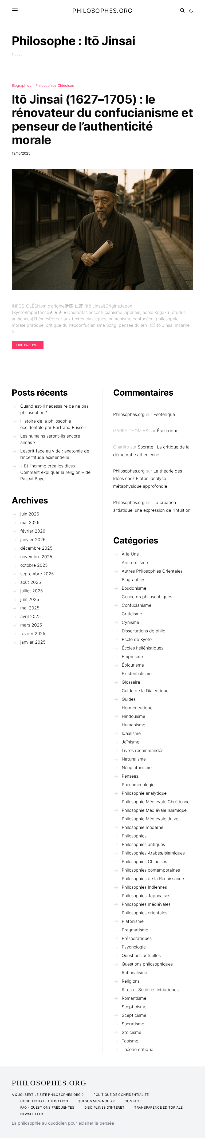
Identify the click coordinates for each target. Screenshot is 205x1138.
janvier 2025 (33, 642)
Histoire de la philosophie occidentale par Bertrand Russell (53, 424)
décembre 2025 (36, 548)
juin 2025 (29, 599)
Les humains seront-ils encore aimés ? (50, 439)
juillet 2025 (31, 590)
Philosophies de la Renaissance (153, 878)
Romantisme (134, 998)
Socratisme (133, 1023)
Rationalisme (134, 972)
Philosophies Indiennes (144, 887)
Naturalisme (134, 759)
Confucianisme (136, 605)
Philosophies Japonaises (146, 895)
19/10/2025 (21, 153)
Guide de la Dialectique (145, 690)
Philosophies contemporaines (151, 870)
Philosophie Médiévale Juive (150, 818)
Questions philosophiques (147, 964)
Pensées (130, 776)
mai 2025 (30, 608)
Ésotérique (164, 414)
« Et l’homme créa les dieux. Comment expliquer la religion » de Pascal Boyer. (55, 472)
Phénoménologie (138, 784)
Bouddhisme (134, 588)
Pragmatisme (135, 929)
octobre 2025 (34, 565)
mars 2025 (31, 625)
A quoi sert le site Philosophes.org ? (48, 1095)
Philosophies (134, 835)
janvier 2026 (33, 539)
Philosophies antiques (143, 844)
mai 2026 (30, 522)
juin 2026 (29, 514)
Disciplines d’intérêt (104, 1107)
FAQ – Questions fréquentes (47, 1107)
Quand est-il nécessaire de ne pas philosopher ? (54, 409)
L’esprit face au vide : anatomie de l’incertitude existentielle (54, 454)
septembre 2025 (37, 573)
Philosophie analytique (144, 793)
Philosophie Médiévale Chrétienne (156, 801)
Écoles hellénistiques (142, 648)
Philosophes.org (102, 10)
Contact (133, 1101)
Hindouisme (133, 716)
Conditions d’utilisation (44, 1101)
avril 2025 (30, 616)
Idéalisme (131, 733)
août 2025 (30, 582)
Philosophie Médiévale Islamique (154, 810)
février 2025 (32, 633)
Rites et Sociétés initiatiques (150, 989)
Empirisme (132, 656)
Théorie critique (137, 1049)
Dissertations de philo (143, 630)
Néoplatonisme (137, 767)
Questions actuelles (141, 955)
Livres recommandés (142, 750)
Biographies (21, 85)
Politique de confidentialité (121, 1095)
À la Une (130, 554)
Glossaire (131, 682)
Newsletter (31, 1114)
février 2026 (32, 531)
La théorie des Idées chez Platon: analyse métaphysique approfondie (147, 478)
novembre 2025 (36, 556)
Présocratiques (137, 938)
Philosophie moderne (142, 827)
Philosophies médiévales (146, 904)
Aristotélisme (135, 562)
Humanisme (133, 724)
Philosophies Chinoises (55, 85)
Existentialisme (137, 673)
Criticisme (132, 613)
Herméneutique (137, 707)
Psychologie (134, 947)
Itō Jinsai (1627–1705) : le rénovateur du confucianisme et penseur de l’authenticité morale (102, 119)
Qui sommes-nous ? (96, 1101)
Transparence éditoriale (158, 1107)
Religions (131, 981)
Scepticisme (134, 1006)
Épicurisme (133, 665)
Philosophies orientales (144, 912)
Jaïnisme (130, 742)
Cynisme (130, 622)
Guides (129, 699)
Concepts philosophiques (147, 596)
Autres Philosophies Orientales (152, 571)
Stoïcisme (131, 1032)
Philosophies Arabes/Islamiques (153, 853)
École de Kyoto (137, 639)
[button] (191, 11)
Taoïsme (130, 1041)
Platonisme (133, 921)
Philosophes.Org (49, 1083)
